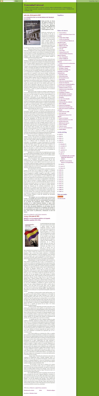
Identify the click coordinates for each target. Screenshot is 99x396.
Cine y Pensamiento (63, 57)
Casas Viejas (62, 50)
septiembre (62, 150)
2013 (60, 180)
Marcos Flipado (62, 103)
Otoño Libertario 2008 (64, 111)
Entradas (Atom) (33, 393)
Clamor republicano (63, 58)
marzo (61, 166)
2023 (60, 134)
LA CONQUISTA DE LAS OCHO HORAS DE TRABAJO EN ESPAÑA (67, 157)
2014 (60, 177)
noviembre (62, 146)
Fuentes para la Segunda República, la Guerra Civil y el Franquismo (66, 85)
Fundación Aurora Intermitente (66, 89)
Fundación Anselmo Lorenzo (65, 87)
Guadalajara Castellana (64, 92)
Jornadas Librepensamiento (65, 95)
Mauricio (61, 196)
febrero (62, 168)
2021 (60, 138)
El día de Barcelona (63, 76)
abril (61, 164)
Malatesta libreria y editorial (65, 102)
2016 (60, 174)
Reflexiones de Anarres (64, 123)
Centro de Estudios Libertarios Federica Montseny (65, 54)
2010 (60, 185)
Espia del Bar (62, 79)
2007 (60, 191)
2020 (60, 140)
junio (61, 153)
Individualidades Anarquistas (65, 94)
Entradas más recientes (29, 390)
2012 (60, 181)
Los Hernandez (62, 100)
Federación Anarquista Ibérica (66, 81)
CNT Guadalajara (63, 47)
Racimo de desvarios (63, 121)
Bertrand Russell (63, 44)
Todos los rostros (63, 126)
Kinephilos (61, 97)
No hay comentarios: (42, 214)
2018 (60, 170)
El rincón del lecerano (64, 77)
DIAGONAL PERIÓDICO (64, 66)
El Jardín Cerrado (63, 74)
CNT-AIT (61, 49)
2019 (60, 142)
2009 (60, 187)
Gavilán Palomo (62, 90)
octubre (62, 148)
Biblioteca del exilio (63, 45)
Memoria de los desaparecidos (65, 107)
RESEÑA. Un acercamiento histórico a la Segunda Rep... (66, 161)
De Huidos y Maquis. (63, 68)
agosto (61, 152)
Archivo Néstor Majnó (64, 37)
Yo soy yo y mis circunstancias (65, 127)
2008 (60, 189)
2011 (60, 183)
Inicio (40, 390)
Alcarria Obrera (62, 32)
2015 (60, 176)
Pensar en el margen (63, 118)
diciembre (62, 144)
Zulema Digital (62, 129)
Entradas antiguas (51, 390)
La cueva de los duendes (64, 98)
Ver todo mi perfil (61, 198)
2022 (60, 136)
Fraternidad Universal (33, 4)
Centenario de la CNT (64, 52)
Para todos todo (62, 113)
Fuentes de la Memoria (64, 82)
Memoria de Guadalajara (64, 105)
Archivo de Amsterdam (64, 39)
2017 (60, 172)
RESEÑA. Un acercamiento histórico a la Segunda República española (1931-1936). (37, 219)
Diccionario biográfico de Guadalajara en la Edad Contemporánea (64, 71)
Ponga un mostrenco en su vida (66, 119)
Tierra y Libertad (63, 124)
